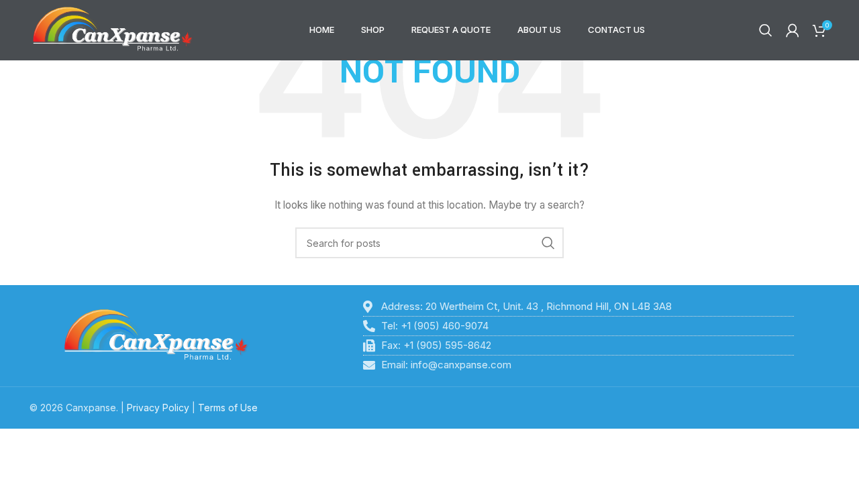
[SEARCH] (548, 242)
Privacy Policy (158, 407)
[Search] (765, 30)
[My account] (792, 30)
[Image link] (156, 334)
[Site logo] (113, 29)
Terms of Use (228, 407)
